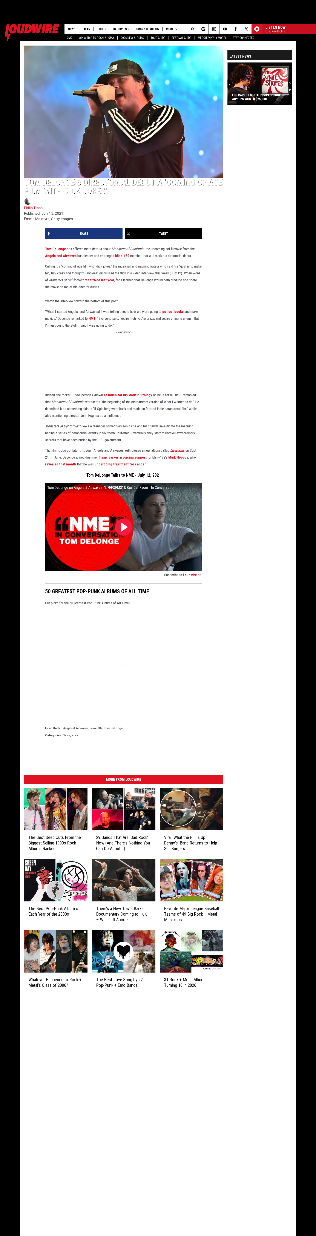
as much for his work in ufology (128, 395)
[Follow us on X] (246, 29)
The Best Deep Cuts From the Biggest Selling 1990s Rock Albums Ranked (54, 843)
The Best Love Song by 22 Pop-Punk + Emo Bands (119, 982)
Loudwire (190, 575)
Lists (86, 29)
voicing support (135, 457)
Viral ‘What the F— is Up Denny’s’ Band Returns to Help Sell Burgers (190, 843)
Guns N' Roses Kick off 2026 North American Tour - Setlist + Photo (258, 97)
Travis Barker (108, 457)
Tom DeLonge (55, 249)
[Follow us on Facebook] (235, 29)
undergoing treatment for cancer (120, 464)
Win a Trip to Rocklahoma (96, 38)
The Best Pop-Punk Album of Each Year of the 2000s (54, 911)
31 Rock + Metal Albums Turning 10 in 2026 (185, 982)
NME (92, 318)
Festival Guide (181, 38)
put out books (173, 311)
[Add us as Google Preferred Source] (203, 29)
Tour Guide (158, 38)
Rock (75, 735)
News (71, 29)
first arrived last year (98, 280)
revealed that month (60, 464)
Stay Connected (243, 38)
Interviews (121, 29)
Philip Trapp (33, 208)
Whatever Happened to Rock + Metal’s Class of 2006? (54, 982)
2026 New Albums (132, 38)
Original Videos (147, 29)
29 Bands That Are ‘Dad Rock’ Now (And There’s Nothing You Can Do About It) (123, 843)
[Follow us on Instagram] (214, 29)
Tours (101, 29)
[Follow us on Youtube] (224, 29)
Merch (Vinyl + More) (212, 38)
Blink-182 (96, 728)
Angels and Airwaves (61, 256)
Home (68, 38)
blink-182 (122, 256)
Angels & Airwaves (76, 728)
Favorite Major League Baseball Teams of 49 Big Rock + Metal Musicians (191, 914)
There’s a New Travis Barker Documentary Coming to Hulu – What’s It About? (121, 914)
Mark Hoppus (178, 457)
